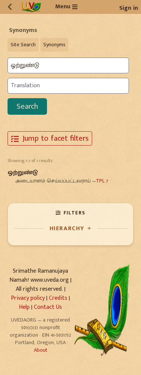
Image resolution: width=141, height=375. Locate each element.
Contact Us (48, 307)
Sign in (128, 8)
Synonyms (54, 44)
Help (24, 307)
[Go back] (10, 7)
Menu (62, 7)
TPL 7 (102, 180)
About (40, 350)
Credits (58, 298)
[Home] (31, 7)
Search (27, 106)
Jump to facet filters (54, 138)
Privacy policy (28, 298)
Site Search (23, 44)
